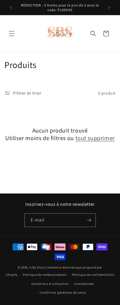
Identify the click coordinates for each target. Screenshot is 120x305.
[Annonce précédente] (10, 7)
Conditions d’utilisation (50, 284)
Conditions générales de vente (63, 292)
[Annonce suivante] (109, 7)
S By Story (37, 267)
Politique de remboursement (44, 275)
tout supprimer (95, 138)
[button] (11, 33)
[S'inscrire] (89, 220)
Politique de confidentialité (93, 275)
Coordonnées (84, 284)
